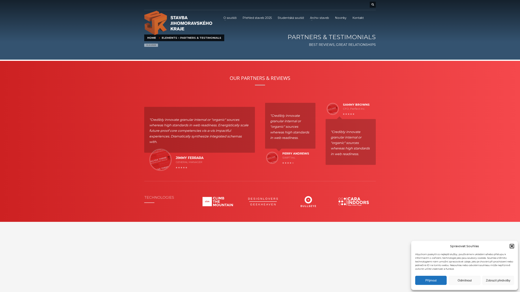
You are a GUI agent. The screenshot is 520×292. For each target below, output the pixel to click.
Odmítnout (465, 280)
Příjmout (431, 280)
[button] (512, 246)
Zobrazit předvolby (498, 280)
